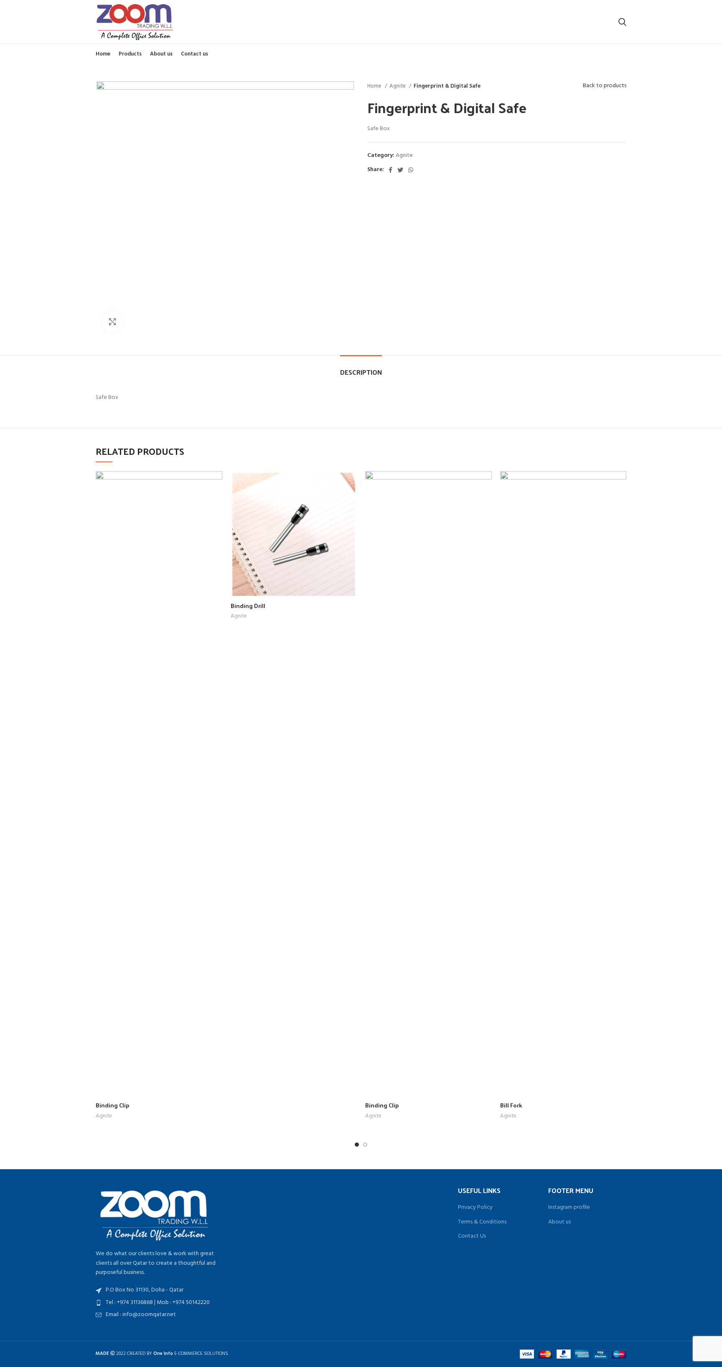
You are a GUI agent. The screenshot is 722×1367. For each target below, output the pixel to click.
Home (375, 86)
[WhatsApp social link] (411, 169)
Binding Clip (112, 1105)
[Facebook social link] (390, 169)
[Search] (622, 21)
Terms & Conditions (482, 1222)
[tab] (361, 368)
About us (559, 1222)
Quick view (216, 484)
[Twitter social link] (400, 169)
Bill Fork (511, 1105)
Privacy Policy (475, 1207)
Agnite (398, 86)
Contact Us (472, 1236)
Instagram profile (569, 1207)
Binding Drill (248, 605)
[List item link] (157, 1302)
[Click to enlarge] (112, 321)
